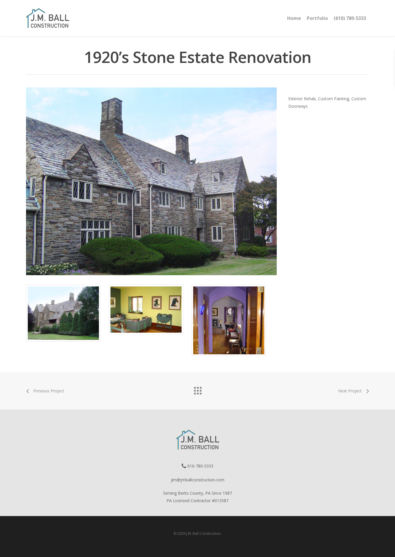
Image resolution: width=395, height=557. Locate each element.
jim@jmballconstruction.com (197, 480)
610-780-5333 (199, 466)
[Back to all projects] (197, 389)
